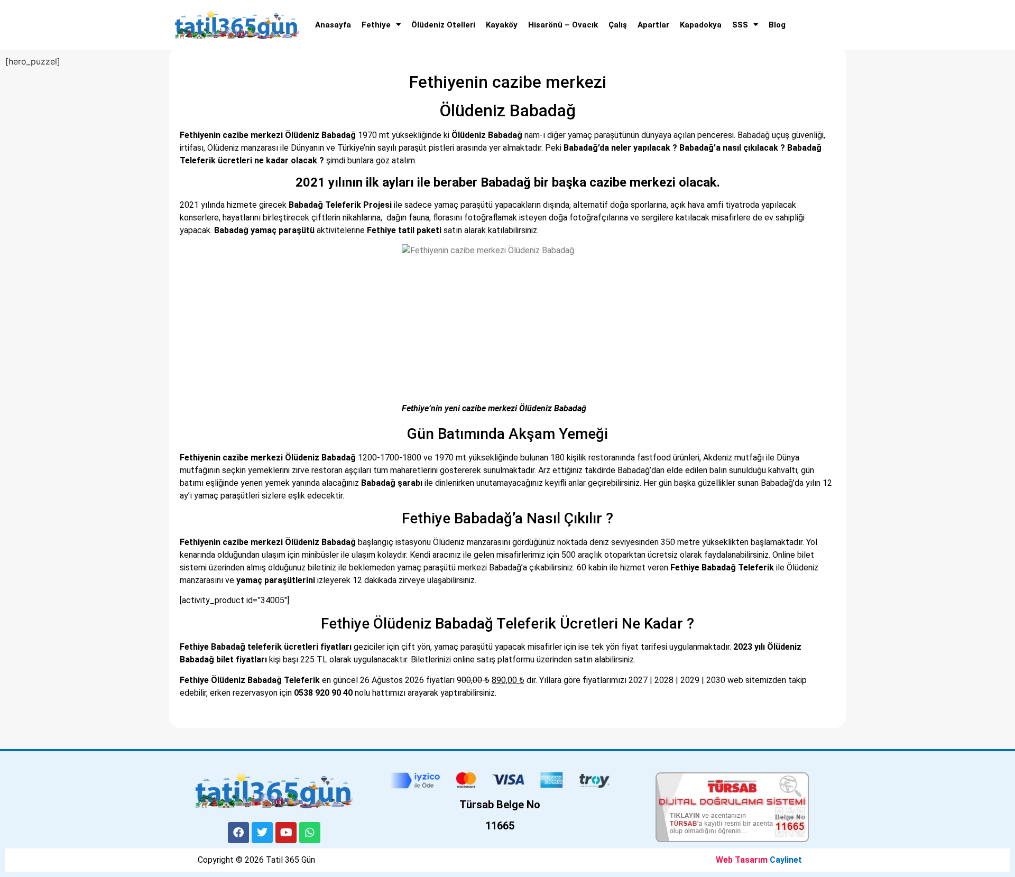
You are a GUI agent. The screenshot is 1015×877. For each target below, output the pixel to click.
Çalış (617, 25)
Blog (777, 25)
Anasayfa (333, 25)
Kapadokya (701, 25)
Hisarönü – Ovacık (563, 25)
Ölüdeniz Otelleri (443, 25)
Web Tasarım (742, 860)
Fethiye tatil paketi (404, 230)
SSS (740, 25)
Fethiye (376, 25)
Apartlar (653, 25)
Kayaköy (502, 25)
